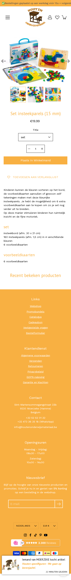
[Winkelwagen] (64, 17)
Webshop (35, 306)
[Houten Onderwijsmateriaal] (35, 17)
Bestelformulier (35, 333)
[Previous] (3, 61)
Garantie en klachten (35, 382)
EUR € (46, 526)
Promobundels (35, 311)
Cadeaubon (35, 322)
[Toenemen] (42, 149)
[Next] (67, 61)
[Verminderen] (29, 149)
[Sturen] (59, 504)
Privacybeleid (35, 371)
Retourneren (35, 366)
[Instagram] (25, 535)
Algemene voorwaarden (35, 355)
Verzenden (35, 360)
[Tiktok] (35, 535)
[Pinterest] (40, 535)
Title (35, 129)
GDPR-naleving (35, 377)
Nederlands (23, 526)
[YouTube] (45, 535)
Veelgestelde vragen (35, 327)
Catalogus (35, 316)
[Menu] (8, 17)
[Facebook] (30, 535)
